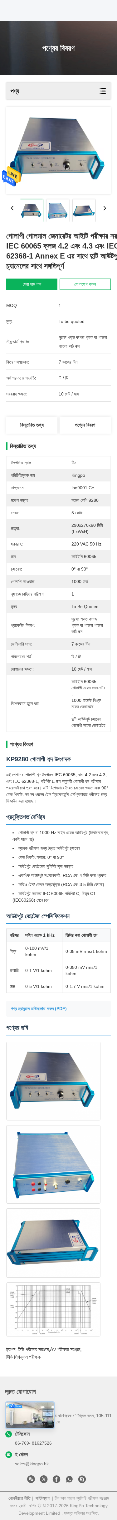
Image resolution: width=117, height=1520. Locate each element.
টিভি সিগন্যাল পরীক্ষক (23, 1357)
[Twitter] (43, 1480)
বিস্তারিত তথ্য (32, 425)
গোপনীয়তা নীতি (19, 1498)
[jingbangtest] (82, 1480)
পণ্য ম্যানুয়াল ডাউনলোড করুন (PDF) (39, 1008)
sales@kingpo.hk (32, 1463)
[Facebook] (56, 1480)
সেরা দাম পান (32, 284)
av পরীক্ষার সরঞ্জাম (65, 1349)
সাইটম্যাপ (43, 1498)
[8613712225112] (69, 1480)
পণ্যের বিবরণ (85, 425)
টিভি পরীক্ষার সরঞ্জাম (33, 1349)
